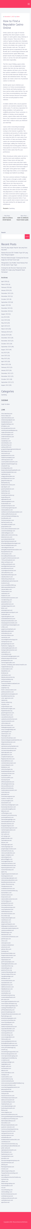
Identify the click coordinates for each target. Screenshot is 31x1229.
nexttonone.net (5, 991)
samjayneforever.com (7, 1133)
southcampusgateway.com (9, 508)
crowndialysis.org (6, 654)
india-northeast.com (7, 562)
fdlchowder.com (6, 1039)
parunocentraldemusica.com (9, 1114)
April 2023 (4, 361)
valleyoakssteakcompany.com (10, 928)
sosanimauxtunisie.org (7, 495)
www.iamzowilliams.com (8, 1085)
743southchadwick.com (8, 560)
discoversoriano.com (7, 725)
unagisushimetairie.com (8, 476)
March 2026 (4, 284)
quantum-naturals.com (8, 1127)
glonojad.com (5, 794)
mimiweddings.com (6, 1192)
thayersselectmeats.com (8, 955)
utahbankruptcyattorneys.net (9, 581)
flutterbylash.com (6, 1152)
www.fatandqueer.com (7, 1022)
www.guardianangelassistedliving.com (12, 1116)
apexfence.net (5, 1202)
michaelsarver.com (6, 641)
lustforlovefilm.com (7, 777)
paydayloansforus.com (7, 455)
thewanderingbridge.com (8, 819)
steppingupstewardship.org (9, 1058)
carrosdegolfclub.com (7, 547)
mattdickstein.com (6, 982)
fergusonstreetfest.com (8, 1131)
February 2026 (5, 287)
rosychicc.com (5, 704)
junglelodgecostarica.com (8, 849)
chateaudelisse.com (7, 510)
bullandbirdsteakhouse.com (9, 1043)
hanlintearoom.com (7, 1154)
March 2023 (4, 364)
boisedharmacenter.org (7, 696)
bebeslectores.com (6, 537)
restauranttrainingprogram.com (10, 656)
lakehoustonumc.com (7, 987)
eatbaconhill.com (6, 447)
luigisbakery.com (6, 1064)
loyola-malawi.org (6, 702)
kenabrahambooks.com (7, 771)
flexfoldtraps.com (6, 1016)
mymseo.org (4, 1179)
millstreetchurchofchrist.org (9, 1144)
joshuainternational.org (8, 995)
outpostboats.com (6, 706)
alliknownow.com (6, 744)
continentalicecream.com (8, 763)
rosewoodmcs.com (6, 1077)
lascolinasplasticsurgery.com (9, 1045)
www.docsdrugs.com (7, 1035)
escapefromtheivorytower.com (10, 558)
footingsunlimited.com (7, 1031)
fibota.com (4, 1110)
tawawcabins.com (6, 589)
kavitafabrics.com (6, 892)
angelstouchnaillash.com (8, 629)
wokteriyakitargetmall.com (9, 648)
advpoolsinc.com (6, 922)
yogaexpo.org (5, 687)
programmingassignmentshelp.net (11, 449)
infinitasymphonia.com (7, 782)
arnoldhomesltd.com (7, 568)
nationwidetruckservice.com (9, 899)
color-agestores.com (7, 698)
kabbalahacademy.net (7, 631)
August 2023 (5, 349)
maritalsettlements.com (8, 863)
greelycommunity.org (7, 788)
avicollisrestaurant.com (8, 913)
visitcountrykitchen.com (8, 853)
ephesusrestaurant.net (7, 1100)
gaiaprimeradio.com (6, 838)
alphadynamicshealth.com (8, 1150)
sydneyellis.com (5, 652)
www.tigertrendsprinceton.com (10, 1001)
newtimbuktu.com (6, 443)
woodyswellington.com (8, 1102)
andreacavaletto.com (7, 692)
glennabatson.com (6, 754)
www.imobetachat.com (8, 980)
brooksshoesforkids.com (8, 953)
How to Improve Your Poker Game (22, 218)
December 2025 (6, 293)
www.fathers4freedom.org (9, 1003)
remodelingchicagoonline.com (9, 1051)
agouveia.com (5, 1175)
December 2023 (6, 338)
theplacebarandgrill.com (8, 918)
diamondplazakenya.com (8, 1121)
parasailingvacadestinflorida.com (10, 1146)
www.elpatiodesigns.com (8, 1106)
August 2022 (5, 385)
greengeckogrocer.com (7, 644)
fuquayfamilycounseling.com (9, 1173)
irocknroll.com (5, 583)
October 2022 (5, 379)
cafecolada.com (6, 723)
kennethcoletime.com (7, 823)
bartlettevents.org (6, 522)
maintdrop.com (5, 491)
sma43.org (4, 1049)
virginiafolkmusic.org (7, 667)
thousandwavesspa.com (8, 907)
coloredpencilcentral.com (8, 570)
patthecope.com (6, 939)
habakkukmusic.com (7, 989)
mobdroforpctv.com (7, 715)
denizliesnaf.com (6, 934)
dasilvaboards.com (6, 752)
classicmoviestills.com (7, 721)
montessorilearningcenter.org (9, 1129)
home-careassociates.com (8, 690)
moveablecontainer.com (8, 524)
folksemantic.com (6, 591)
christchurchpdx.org (6, 769)
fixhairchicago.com (6, 932)
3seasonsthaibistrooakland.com (10, 683)
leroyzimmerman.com (7, 1162)
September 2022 (6, 382)
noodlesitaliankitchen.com (8, 472)
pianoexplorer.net (6, 1089)
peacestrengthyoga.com (8, 1012)
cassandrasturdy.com (7, 717)
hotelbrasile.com (6, 518)
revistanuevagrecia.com (8, 796)
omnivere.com (5, 439)
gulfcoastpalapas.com (7, 962)
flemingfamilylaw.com (7, 1167)
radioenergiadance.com (7, 501)
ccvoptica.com (5, 1060)
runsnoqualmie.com (6, 1033)
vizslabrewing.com (6, 600)
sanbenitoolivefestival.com (9, 719)
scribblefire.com (5, 685)
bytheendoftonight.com (8, 708)
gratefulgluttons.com (7, 713)
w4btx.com (4, 627)
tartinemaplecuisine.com (8, 830)
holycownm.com (6, 897)
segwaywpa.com (6, 959)
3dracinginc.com (5, 736)
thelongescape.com (7, 844)
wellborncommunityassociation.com (11, 512)
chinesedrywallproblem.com (9, 880)
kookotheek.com (6, 503)
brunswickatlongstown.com (9, 828)
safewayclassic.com (7, 459)
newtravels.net (5, 453)
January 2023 (5, 370)
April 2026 (4, 281)
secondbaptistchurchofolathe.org (11, 1177)
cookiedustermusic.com (8, 888)
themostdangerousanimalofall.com (11, 740)
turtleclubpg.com (6, 901)
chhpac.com (4, 1181)
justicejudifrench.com (7, 817)
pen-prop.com (5, 999)
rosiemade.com (5, 614)
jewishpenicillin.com (7, 660)
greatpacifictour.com (7, 903)
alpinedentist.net (6, 499)
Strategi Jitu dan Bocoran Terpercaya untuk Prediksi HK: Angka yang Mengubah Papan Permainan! (13, 270)
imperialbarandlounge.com (8, 574)
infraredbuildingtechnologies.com (10, 543)
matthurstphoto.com (7, 1135)
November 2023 (6, 341)
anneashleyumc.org (6, 1024)
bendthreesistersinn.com (8, 882)
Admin (18, 16)
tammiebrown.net (6, 840)
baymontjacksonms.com (8, 867)
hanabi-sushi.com (6, 1066)
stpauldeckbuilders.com (8, 1028)
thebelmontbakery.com (8, 457)
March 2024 (4, 329)
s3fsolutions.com (6, 554)
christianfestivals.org (7, 851)
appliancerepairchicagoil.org (9, 464)
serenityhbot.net (6, 993)
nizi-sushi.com (5, 834)
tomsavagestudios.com (8, 662)
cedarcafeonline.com (7, 432)
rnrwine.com (4, 1169)
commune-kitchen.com (7, 773)
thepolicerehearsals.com (8, 742)
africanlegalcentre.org (7, 784)
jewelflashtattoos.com (8, 478)
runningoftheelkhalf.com (8, 1008)
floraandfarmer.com (7, 551)
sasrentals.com (5, 637)
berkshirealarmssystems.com (9, 598)
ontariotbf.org (5, 466)
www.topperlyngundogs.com (9, 1005)
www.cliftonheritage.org (8, 1047)
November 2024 (6, 311)
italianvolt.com (5, 595)
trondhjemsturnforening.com (9, 1118)
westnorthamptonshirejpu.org (10, 516)
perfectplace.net (6, 681)
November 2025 (6, 296)
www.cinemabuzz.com (7, 1072)
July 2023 (4, 352)
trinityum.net (5, 1093)
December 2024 (6, 308)
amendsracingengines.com (8, 1018)
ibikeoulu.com (5, 811)
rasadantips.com (6, 441)
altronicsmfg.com (6, 445)
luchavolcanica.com (7, 895)
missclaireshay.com (6, 413)
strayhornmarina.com (7, 757)
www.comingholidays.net (8, 729)
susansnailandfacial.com (8, 997)
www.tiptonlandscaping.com (9, 1056)
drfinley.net (4, 1164)
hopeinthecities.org (6, 710)
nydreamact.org (5, 474)
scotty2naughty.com (7, 800)
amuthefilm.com (6, 775)
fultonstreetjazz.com (7, 520)
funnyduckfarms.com (7, 1156)
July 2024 (4, 317)
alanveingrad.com (6, 857)
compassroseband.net (7, 945)
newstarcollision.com (7, 635)
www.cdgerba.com (6, 1112)
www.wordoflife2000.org (8, 585)
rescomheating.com (7, 1190)
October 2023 (5, 343)
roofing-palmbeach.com (8, 564)
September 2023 (6, 346)
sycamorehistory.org (7, 1079)
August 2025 (5, 305)
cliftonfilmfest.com (7, 572)
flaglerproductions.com (8, 759)
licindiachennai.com (6, 422)
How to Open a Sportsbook (7, 218)
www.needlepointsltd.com (9, 1041)
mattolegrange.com (7, 846)
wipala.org (4, 700)
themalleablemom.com (8, 821)
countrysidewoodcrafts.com (9, 462)
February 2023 (5, 367)
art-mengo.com (5, 836)
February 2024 (5, 332)
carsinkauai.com (5, 1141)
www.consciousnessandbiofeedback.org (12, 1083)
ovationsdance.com (6, 669)
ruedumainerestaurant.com (9, 790)
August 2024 (5, 314)
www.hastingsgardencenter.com (10, 1087)
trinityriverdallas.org (7, 679)
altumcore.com (5, 947)
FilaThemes (24, 1222)
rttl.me (3, 1187)
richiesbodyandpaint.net (8, 420)
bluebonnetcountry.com (8, 485)
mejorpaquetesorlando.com (9, 623)
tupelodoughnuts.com (7, 616)
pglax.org (4, 872)
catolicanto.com (6, 675)
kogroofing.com (5, 497)
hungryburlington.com (7, 826)
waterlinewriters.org (7, 966)
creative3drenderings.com (8, 972)
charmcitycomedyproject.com (9, 805)
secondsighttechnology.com (9, 639)
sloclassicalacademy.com (8, 750)
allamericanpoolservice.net (9, 658)
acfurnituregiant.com (7, 434)
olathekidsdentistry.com (8, 618)
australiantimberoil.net (8, 539)
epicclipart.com (5, 487)
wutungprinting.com (7, 861)
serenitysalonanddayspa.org (9, 430)
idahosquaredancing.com (8, 587)
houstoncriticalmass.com (8, 738)
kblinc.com (4, 608)
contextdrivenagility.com (8, 809)
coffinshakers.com (6, 813)
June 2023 (4, 355)
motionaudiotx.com (7, 1185)
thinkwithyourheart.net (8, 579)
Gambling (12, 208)
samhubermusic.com (7, 1200)
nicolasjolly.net (5, 780)
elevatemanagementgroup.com (10, 1160)
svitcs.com (4, 941)
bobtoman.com (5, 493)
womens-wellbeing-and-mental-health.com (14, 664)
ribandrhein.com (5, 671)
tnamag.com (5, 951)
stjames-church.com (7, 798)
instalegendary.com (6, 468)
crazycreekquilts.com (7, 765)
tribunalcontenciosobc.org (8, 748)
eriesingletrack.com (6, 610)
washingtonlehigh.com (7, 1062)
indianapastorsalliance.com (9, 926)
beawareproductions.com (8, 807)
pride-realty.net (5, 1148)
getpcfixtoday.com (6, 480)
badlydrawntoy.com (7, 985)
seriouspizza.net (6, 943)
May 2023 (4, 358)
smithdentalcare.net (7, 1196)
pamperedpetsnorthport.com (9, 612)
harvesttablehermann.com (9, 545)
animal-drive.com (6, 949)
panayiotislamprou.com (8, 505)
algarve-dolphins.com (7, 855)
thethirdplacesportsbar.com (9, 1098)
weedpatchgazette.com (8, 606)
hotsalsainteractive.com (8, 428)
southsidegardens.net (7, 1091)
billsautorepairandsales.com (9, 1125)
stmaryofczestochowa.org (9, 815)
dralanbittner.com (6, 602)
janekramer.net (5, 832)
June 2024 (4, 320)
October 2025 (5, 299)
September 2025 (6, 302)
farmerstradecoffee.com (8, 974)
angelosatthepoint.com (8, 924)
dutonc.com (4, 842)
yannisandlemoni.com (7, 604)
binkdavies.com (5, 767)
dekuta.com (4, 1070)
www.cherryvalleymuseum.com (10, 528)
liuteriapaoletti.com (7, 876)
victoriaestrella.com (7, 905)
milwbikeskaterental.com (8, 865)
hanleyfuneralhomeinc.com (9, 621)
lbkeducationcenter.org (7, 677)
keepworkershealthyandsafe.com (10, 470)
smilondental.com (6, 633)
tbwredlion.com (5, 1123)
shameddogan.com (6, 968)
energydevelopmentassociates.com (11, 549)
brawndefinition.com (7, 761)
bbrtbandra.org (5, 482)
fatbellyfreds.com (6, 1104)
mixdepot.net (5, 1074)
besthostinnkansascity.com (9, 1194)
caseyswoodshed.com (7, 930)
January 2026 (5, 290)
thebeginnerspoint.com (7, 727)
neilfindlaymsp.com (6, 911)
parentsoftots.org (6, 970)
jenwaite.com (5, 1158)
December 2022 (6, 373)
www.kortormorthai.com (8, 1020)
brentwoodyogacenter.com (9, 1054)
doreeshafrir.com (6, 803)
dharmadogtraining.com (8, 1183)
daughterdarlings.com (7, 424)
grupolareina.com (6, 526)
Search (3, 232)
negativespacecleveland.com (9, 874)
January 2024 (5, 335)
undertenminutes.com (7, 436)
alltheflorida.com (6, 1137)
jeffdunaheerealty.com (7, 1010)
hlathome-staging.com (7, 646)
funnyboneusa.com (6, 886)
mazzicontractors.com (7, 1095)
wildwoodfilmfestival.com (9, 514)
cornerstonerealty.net (7, 1081)
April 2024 (4, 326)
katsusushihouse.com (7, 786)
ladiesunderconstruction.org (9, 535)
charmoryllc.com (6, 733)
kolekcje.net (4, 673)
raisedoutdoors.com (7, 577)
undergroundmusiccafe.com (9, 1198)
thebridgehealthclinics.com (9, 964)
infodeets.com (5, 426)
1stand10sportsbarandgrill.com (10, 625)
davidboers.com (5, 978)
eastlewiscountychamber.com (9, 746)
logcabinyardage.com (7, 976)
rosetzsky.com (5, 792)
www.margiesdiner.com (7, 1037)
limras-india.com (6, 415)
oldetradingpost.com (7, 533)
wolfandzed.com (6, 1068)
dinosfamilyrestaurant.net (8, 541)
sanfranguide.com (6, 731)
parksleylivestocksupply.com (9, 694)
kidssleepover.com (6, 451)
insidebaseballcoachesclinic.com (10, 1139)
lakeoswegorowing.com (8, 1171)
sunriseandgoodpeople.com (9, 878)
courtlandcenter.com (7, 909)
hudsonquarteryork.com (8, 1108)
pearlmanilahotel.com (7, 489)
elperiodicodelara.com (7, 418)
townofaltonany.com (7, 869)
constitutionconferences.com (9, 936)
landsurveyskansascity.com (9, 1026)
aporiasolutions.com (7, 957)
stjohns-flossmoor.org (7, 884)
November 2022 (6, 376)
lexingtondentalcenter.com (9, 650)
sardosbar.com (5, 593)
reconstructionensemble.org (9, 890)
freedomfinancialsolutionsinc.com (11, 1014)
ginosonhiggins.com (6, 859)
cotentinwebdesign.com (8, 531)
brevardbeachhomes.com (8, 556)
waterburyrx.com (6, 920)
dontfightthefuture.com (8, 566)
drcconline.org (5, 915)
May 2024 (4, 323)
